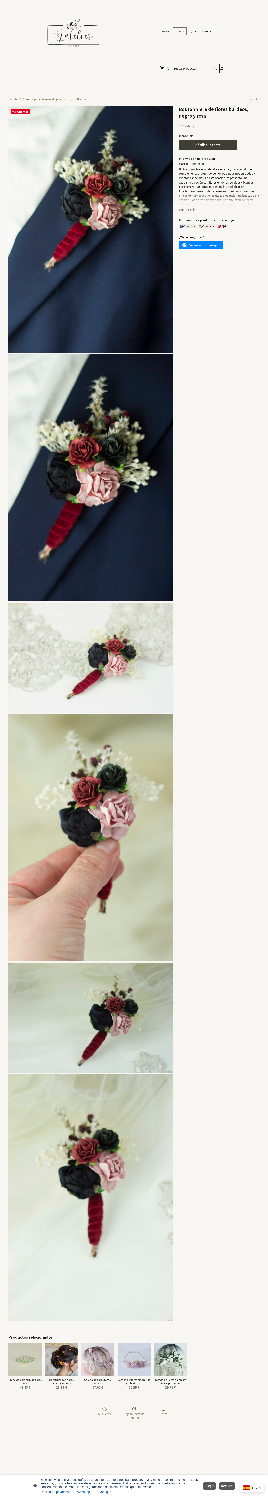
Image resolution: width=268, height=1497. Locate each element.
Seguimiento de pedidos (134, 1416)
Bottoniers (81, 99)
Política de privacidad (56, 1492)
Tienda (13, 99)
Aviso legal (84, 1492)
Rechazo (227, 1486)
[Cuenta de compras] (222, 68)
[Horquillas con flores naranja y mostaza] (61, 1359)
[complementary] (252, 1488)
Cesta (163, 1414)
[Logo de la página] (73, 31)
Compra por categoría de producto (45, 99)
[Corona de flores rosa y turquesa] (97, 1359)
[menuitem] (251, 99)
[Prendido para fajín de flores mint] (25, 1359)
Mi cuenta (104, 1414)
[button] (201, 245)
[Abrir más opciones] (219, 31)
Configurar (106, 1492)
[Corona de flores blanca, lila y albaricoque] (134, 1359)
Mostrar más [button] (187, 210)
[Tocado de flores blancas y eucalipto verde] (170, 1359)
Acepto (209, 1486)
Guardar (22, 111)
